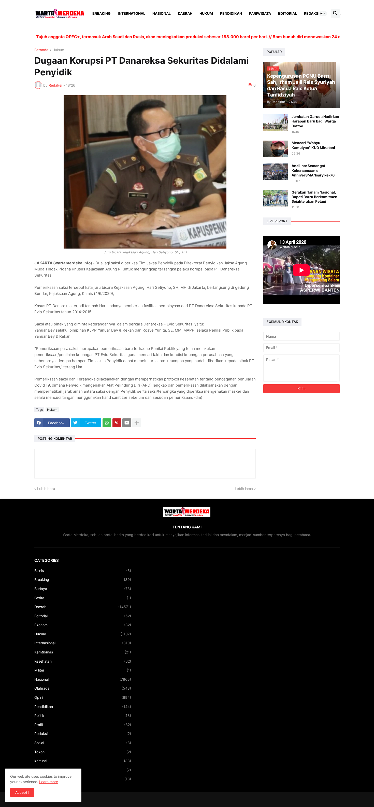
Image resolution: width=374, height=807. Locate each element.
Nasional (161, 13)
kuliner (82, 770)
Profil (82, 724)
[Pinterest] (116, 422)
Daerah (185, 13)
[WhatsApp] (107, 422)
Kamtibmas (82, 652)
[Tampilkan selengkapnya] (136, 422)
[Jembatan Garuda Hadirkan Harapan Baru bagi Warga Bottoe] (275, 122)
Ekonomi (82, 625)
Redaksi (311, 13)
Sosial (82, 743)
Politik (82, 715)
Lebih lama (244, 488)
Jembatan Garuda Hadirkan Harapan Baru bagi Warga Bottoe (315, 121)
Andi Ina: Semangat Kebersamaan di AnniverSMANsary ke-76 (313, 170)
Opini (82, 697)
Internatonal (131, 13)
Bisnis (82, 570)
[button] (323, 13)
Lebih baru (46, 488)
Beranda (41, 50)
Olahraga (82, 688)
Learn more (48, 781)
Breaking (101, 13)
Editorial (287, 13)
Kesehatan (82, 661)
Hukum (206, 13)
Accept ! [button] (22, 792)
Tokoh (82, 752)
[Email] (126, 422)
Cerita (82, 598)
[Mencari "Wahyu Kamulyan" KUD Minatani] (275, 149)
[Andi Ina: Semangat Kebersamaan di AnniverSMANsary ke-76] (275, 171)
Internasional (82, 643)
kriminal (82, 761)
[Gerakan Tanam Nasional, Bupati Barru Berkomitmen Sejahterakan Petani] (275, 198)
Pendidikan (231, 13)
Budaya (82, 588)
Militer (82, 670)
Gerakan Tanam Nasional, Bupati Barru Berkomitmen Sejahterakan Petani (314, 196)
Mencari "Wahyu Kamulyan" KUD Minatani (313, 145)
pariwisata (82, 779)
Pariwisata (260, 13)
